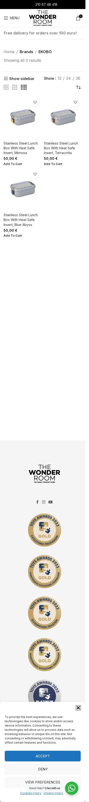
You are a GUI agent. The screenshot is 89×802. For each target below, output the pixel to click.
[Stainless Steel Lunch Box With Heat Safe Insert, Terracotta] (63, 117)
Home (9, 51)
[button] (78, 707)
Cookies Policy (30, 793)
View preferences (42, 782)
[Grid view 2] (6, 87)
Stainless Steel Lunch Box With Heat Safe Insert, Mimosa (21, 148)
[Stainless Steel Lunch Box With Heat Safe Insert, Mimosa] (23, 117)
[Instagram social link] (43, 502)
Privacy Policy (53, 793)
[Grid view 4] (24, 87)
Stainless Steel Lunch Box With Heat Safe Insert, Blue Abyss (21, 219)
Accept (43, 756)
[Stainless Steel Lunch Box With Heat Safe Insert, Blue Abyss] (23, 189)
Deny (43, 769)
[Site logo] (42, 17)
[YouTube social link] (50, 502)
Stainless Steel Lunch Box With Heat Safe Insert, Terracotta (61, 148)
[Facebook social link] (37, 502)
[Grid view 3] (14, 87)
